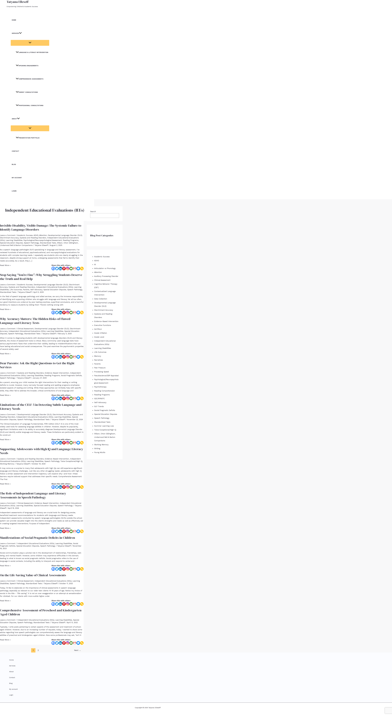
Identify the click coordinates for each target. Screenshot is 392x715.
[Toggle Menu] (30, 43)
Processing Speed (101, 372)
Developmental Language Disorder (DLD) (65, 235)
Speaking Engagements (28, 66)
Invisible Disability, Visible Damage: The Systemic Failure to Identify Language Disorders (40, 227)
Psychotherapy (100, 387)
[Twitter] (57, 268)
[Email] (71, 268)
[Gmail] (74, 268)
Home (14, 20)
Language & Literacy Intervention (33, 52)
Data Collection (100, 299)
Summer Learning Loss (104, 426)
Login (14, 191)
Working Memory (7, 464)
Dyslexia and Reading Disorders (33, 238)
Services (15, 33)
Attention (43, 235)
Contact (15, 151)
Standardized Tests (48, 243)
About (14, 119)
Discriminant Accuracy (9, 238)
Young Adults (99, 452)
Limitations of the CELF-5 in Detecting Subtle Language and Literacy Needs (40, 407)
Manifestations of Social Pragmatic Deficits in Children (37, 538)
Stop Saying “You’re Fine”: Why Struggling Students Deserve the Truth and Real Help (41, 277)
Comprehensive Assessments (30, 79)
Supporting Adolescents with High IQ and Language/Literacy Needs (41, 451)
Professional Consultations (30, 105)
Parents (26, 290)
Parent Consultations (28, 92)
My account (17, 178)
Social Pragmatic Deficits (71, 375)
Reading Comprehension (104, 391)
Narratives (98, 360)
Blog (14, 164)
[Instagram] (67, 268)
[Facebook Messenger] (78, 268)
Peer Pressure (99, 368)
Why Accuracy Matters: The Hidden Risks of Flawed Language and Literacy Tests (35, 321)
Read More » (5, 265)
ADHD (36, 235)
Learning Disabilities (14, 240)
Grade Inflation (100, 333)
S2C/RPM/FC (99, 399)
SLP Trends (99, 406)
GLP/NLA (98, 329)
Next (77, 650)
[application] (20, 33)
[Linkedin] (60, 268)
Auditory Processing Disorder (106, 276)
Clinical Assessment (25, 329)
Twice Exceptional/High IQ (71, 461)
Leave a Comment (7, 235)
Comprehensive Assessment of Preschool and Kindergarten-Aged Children (41, 612)
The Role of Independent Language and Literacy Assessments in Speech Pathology (33, 495)
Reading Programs (70, 240)
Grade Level (99, 337)
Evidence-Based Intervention (57, 373)
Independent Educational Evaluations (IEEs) (54, 287)
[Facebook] (53, 268)
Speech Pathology (31, 243)
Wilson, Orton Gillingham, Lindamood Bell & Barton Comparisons (105, 437)
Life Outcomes (16, 290)
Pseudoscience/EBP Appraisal (106, 376)
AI (95, 264)
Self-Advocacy (36, 290)
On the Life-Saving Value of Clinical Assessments (33, 575)
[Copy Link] (82, 268)
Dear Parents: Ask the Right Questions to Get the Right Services (37, 365)
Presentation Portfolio (29, 138)
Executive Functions (102, 325)
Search (93, 211)
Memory (97, 356)
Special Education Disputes (11, 243)
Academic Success (25, 235)
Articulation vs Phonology (105, 268)
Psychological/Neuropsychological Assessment (42, 240)
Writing (97, 448)
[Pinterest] (64, 268)
